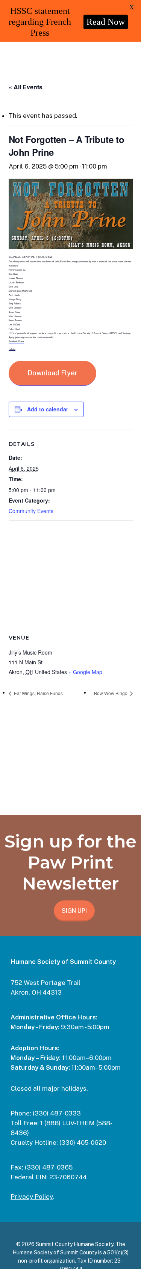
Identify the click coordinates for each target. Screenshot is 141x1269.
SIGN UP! (74, 910)
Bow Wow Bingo (111, 693)
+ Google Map (85, 672)
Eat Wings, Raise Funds (38, 693)
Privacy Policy (32, 1196)
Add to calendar (47, 409)
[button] (52, 373)
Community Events (31, 511)
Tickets (12, 349)
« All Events (25, 87)
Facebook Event (16, 341)
